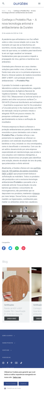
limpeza (36, 193)
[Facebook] (7, 363)
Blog (9, 11)
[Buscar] (3, 3)
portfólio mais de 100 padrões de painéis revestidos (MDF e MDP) (21, 171)
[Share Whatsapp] (17, 248)
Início (3, 11)
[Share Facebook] (4, 248)
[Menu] (39, 3)
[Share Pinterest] (23, 248)
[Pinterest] (11, 363)
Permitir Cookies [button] (11, 383)
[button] (12, 388)
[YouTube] (16, 363)
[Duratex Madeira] (21, 3)
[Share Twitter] (10, 248)
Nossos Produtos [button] (7, 343)
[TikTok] (21, 363)
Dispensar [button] (24, 383)
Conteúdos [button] (5, 350)
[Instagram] (3, 363)
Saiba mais (17, 377)
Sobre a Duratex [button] (7, 335)
